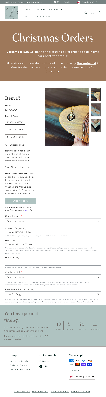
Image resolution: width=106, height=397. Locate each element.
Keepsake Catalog (48, 9)
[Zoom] (67, 117)
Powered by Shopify (80, 391)
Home (28, 9)
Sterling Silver (15, 122)
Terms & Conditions (20, 369)
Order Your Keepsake (38, 16)
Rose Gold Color (16, 137)
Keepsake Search (19, 361)
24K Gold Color (15, 129)
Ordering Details (18, 365)
